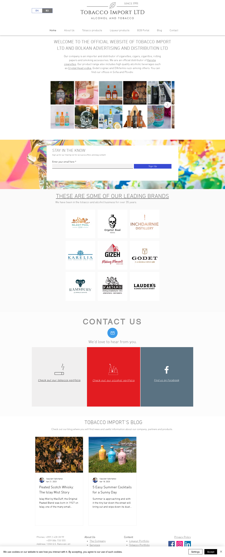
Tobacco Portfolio (139, 545)
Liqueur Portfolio (139, 541)
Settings (195, 551)
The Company (98, 541)
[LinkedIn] (187, 544)
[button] (68, 30)
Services (95, 545)
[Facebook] (171, 544)
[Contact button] (112, 333)
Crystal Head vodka (79, 68)
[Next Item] (167, 105)
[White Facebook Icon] (167, 370)
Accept (210, 551)
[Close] (221, 551)
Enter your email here (63, 162)
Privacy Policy (182, 537)
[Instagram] (179, 544)
